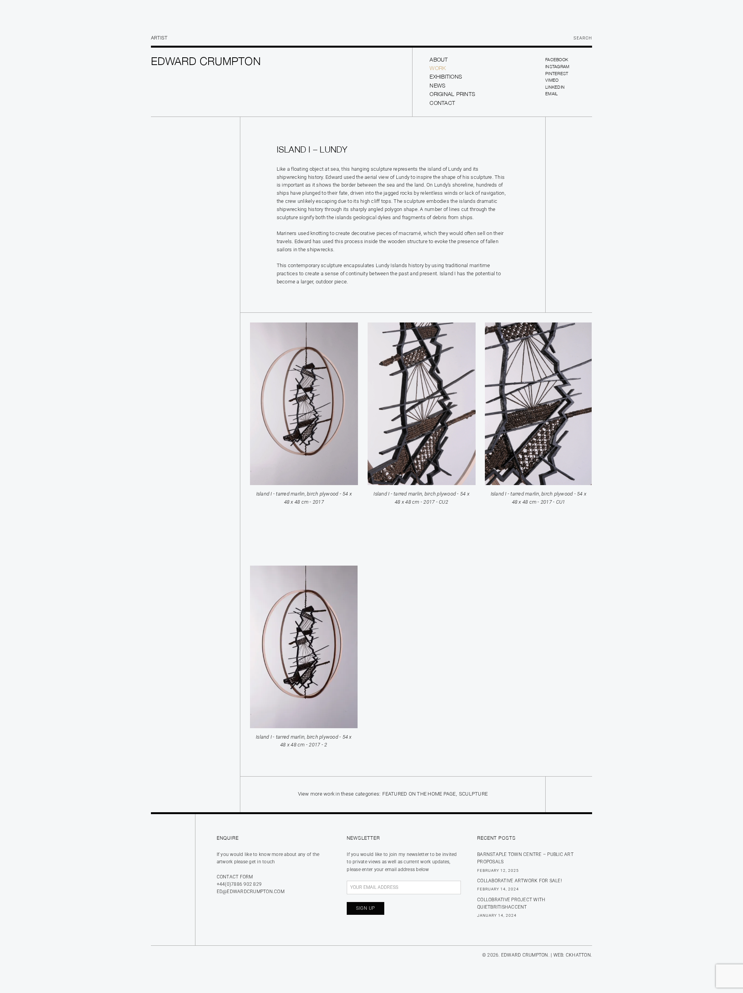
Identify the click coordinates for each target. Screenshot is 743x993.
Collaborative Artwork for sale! (519, 880)
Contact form (235, 877)
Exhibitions (446, 76)
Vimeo (551, 79)
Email (551, 93)
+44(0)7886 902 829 (239, 884)
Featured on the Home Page (418, 794)
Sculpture (473, 794)
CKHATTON (578, 955)
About (439, 59)
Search (583, 38)
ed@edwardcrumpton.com (250, 891)
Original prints (452, 94)
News (437, 85)
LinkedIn (555, 86)
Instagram (557, 66)
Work (438, 68)
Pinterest (556, 73)
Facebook (556, 59)
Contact (442, 102)
